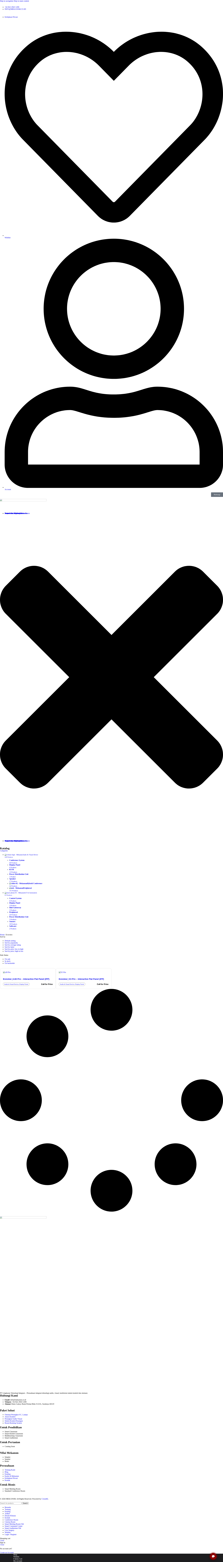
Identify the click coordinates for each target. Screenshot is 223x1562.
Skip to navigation (7, 1)
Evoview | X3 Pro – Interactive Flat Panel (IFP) (81, 979)
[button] (111, 677)
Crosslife (45, 1499)
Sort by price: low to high (14, 949)
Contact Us (9, 513)
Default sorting (10, 941)
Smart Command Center (18, 513)
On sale (7, 959)
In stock (7, 961)
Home (2, 935)
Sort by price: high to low (14, 951)
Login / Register (10, 1534)
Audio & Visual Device (11, 984)
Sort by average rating (13, 945)
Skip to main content (21, 1)
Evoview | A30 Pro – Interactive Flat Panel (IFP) (26, 979)
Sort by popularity (11, 943)
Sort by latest (9, 947)
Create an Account (7, 1553)
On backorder (10, 963)
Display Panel (23, 984)
